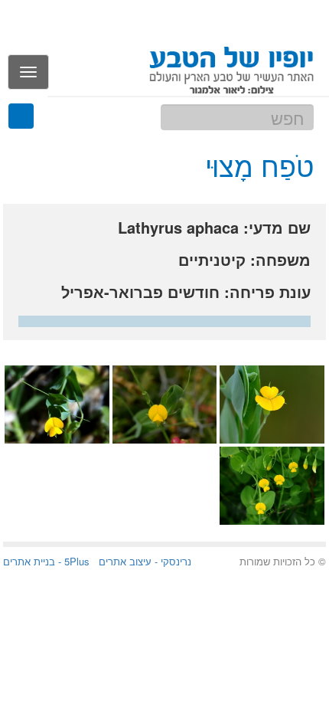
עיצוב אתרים (125, 561)
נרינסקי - (171, 561)
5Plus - (72, 561)
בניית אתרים (29, 561)
